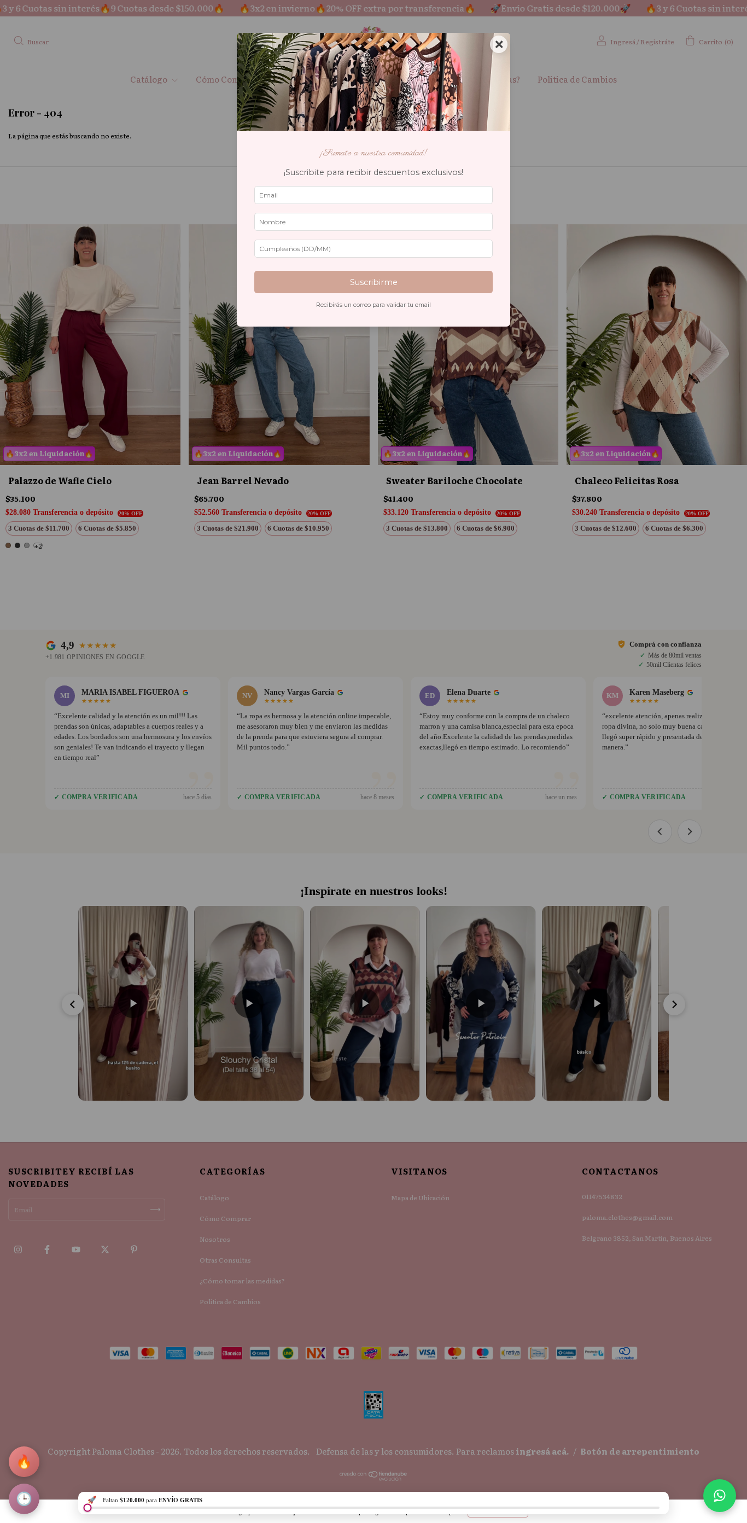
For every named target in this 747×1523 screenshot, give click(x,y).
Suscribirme (374, 282)
